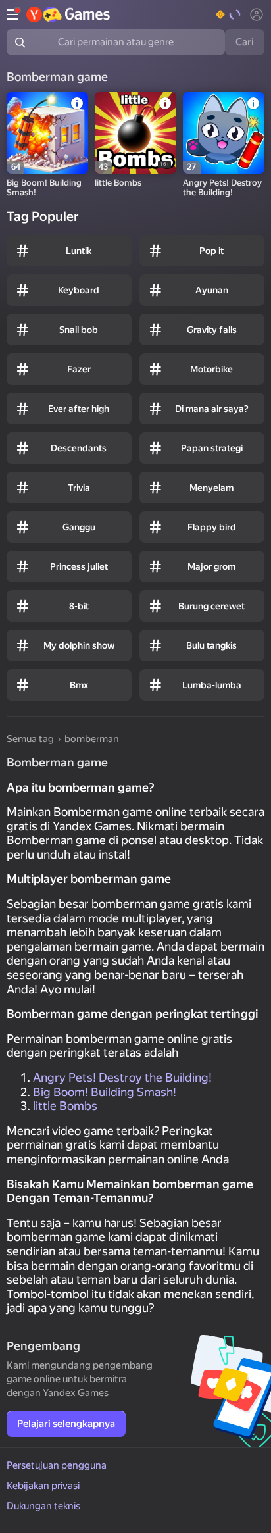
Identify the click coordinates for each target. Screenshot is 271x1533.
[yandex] (68, 14)
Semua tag (30, 739)
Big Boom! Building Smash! (104, 1092)
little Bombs (65, 1106)
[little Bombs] (135, 133)
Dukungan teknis (43, 1506)
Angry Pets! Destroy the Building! (122, 1077)
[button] (228, 14)
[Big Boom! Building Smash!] (47, 133)
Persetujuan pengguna (57, 1465)
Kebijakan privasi (43, 1486)
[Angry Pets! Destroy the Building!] (223, 133)
